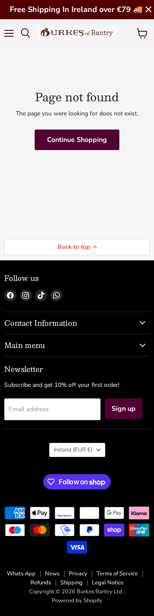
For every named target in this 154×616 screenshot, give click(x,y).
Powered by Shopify (77, 600)
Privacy (78, 574)
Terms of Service (117, 574)
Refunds (40, 583)
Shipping (71, 583)
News (52, 574)
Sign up (124, 408)
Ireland (73, 450)
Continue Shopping (77, 139)
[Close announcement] (148, 9)
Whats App (21, 574)
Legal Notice (108, 583)
